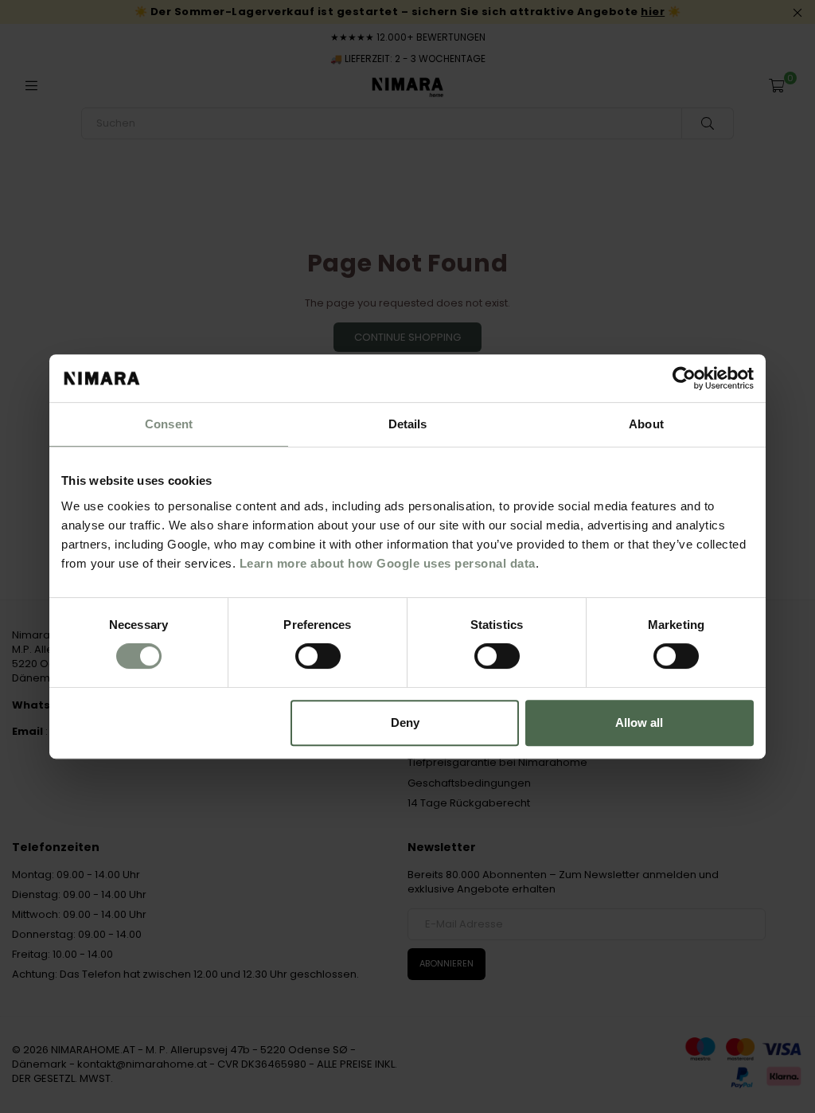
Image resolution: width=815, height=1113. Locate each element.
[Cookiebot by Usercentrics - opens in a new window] (684, 378)
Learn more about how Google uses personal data (388, 563)
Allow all (639, 722)
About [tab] (646, 424)
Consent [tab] (169, 424)
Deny (405, 722)
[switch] (318, 656)
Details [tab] (407, 424)
